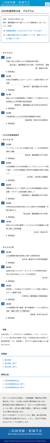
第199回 (8, 360)
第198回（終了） (11, 363)
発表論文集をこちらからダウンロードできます (24, 30)
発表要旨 (11, 71)
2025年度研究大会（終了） (15, 384)
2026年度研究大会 (12, 380)
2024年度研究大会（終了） (15, 387)
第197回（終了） (11, 367)
